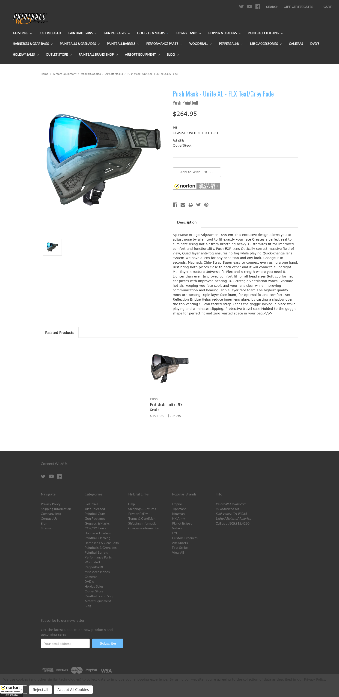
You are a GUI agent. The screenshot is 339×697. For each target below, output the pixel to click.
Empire (177, 504)
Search (272, 7)
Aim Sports (180, 543)
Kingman (178, 514)
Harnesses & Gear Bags (31, 43)
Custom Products (185, 538)
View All (178, 552)
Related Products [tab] (59, 332)
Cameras (296, 43)
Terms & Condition (141, 518)
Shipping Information (56, 509)
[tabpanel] (169, 381)
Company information (143, 528)
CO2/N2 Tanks (187, 33)
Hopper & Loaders (223, 33)
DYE (175, 533)
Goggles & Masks (151, 33)
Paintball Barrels (121, 43)
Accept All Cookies (73, 689)
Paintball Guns (80, 33)
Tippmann (179, 509)
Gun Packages (115, 33)
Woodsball (199, 43)
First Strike (180, 547)
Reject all (40, 689)
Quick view (169, 364)
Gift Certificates (298, 7)
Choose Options (169, 372)
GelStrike (21, 33)
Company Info (51, 514)
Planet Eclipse (182, 523)
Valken (177, 528)
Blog (171, 54)
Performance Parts (162, 43)
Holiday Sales (24, 54)
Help (131, 504)
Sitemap (47, 528)
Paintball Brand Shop (97, 54)
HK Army (178, 518)
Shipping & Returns (142, 509)
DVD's (314, 43)
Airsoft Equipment (141, 54)
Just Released (50, 33)
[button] (11, 691)
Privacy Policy (50, 504)
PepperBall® (229, 43)
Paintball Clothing (264, 33)
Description (187, 222)
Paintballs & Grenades (78, 43)
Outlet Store (57, 54)
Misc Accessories (264, 43)
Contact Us (49, 518)
